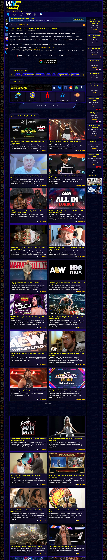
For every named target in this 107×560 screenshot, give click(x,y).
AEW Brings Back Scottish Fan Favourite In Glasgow (26, 546)
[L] (22, 24)
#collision (94, 80)
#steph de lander (63, 75)
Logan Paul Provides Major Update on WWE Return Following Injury (25, 476)
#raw (94, 44)
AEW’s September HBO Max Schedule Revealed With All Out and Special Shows (67, 283)
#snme (94, 92)
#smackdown (94, 29)
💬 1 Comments (41, 327)
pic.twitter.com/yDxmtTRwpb (46, 47)
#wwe (48, 75)
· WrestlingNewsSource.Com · (13, 11)
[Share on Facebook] (65, 88)
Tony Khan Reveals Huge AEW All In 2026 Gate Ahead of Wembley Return (65, 176)
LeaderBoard (77, 101)
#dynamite (94, 67)
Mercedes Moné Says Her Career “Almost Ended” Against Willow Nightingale (27, 510)
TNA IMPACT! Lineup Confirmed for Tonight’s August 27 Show (27, 317)
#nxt (54, 75)
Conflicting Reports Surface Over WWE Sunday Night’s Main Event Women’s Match (28, 439)
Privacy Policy (95, 175)
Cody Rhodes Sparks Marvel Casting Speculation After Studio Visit (26, 283)
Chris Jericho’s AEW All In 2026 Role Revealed (62, 546)
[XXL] (27, 24)
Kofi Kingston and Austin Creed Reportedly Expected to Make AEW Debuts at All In (27, 211)
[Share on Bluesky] (59, 88)
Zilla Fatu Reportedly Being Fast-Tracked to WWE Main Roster (65, 142)
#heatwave (94, 54)
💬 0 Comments (41, 150)
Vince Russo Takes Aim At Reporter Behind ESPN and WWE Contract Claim (67, 476)
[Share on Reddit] (70, 88)
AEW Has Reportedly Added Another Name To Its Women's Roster (28, 354)
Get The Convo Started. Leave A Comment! (47, 105)
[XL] (24, 24)
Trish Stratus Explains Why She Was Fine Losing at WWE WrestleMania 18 (66, 317)
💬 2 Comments (80, 484)
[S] (19, 24)
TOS (90, 175)
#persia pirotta (74, 75)
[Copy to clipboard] (54, 88)
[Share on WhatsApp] (76, 88)
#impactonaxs (40, 75)
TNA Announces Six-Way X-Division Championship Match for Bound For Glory (27, 248)
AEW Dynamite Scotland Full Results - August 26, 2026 (65, 390)
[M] (21, 24)
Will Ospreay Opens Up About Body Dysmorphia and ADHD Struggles (66, 354)
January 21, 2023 (35, 49)
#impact (17, 75)
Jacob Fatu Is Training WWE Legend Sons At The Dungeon (28, 390)
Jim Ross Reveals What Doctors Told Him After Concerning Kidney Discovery (66, 248)
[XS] (17, 24)
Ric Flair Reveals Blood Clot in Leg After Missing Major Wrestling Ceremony (26, 176)
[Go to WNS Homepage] (14, 5)
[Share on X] (82, 88)
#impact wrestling (28, 75)
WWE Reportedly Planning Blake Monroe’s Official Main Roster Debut (65, 439)
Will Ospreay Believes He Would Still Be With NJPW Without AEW (66, 510)
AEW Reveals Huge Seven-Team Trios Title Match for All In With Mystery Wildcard (66, 211)
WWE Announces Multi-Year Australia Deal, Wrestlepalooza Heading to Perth (27, 142)
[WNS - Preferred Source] (47, 61)
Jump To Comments (17, 101)
